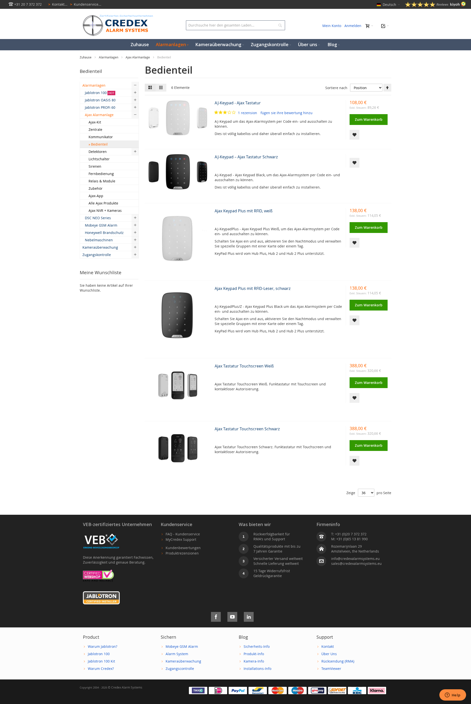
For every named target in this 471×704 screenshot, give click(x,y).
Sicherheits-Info (257, 646)
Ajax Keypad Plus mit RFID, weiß (244, 211)
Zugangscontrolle (180, 668)
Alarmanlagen (109, 57)
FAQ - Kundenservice (183, 534)
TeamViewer (331, 668)
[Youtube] (232, 616)
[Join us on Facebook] (216, 616)
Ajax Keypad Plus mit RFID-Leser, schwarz (252, 288)
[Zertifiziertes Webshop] (98, 572)
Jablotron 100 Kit (101, 661)
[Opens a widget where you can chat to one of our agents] (452, 695)
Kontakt (327, 646)
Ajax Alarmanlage (138, 57)
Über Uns (329, 653)
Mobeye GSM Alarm (182, 646)
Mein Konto (331, 25)
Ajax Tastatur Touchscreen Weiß (244, 366)
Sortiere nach (336, 87)
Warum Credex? (101, 668)
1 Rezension (248, 112)
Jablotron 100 (99, 653)
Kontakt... (57, 4)
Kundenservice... (85, 4)
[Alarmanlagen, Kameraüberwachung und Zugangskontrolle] (116, 16)
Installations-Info (257, 668)
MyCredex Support (181, 539)
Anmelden (352, 25)
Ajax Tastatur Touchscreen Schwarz (247, 429)
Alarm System (177, 653)
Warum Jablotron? (102, 646)
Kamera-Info (254, 661)
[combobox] (235, 25)
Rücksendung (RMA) (337, 661)
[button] (354, 135)
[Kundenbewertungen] (435, 5)
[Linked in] (249, 616)
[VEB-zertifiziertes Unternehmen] (101, 534)
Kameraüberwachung (183, 661)
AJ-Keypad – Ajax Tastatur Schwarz (246, 157)
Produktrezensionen (182, 553)
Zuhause (86, 57)
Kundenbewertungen (183, 547)
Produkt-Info (254, 653)
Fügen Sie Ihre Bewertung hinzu (287, 112)
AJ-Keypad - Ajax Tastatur (238, 103)
